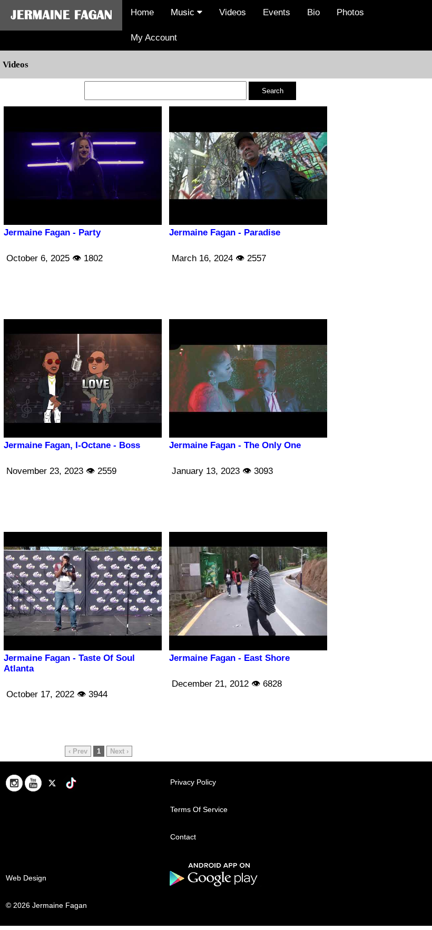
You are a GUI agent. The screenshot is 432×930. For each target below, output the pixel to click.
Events (276, 12)
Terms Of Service (199, 809)
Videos (232, 12)
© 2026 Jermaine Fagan (46, 905)
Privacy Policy (193, 782)
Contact (183, 837)
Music (184, 12)
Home (142, 12)
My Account (154, 38)
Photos (350, 12)
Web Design (26, 878)
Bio (313, 12)
